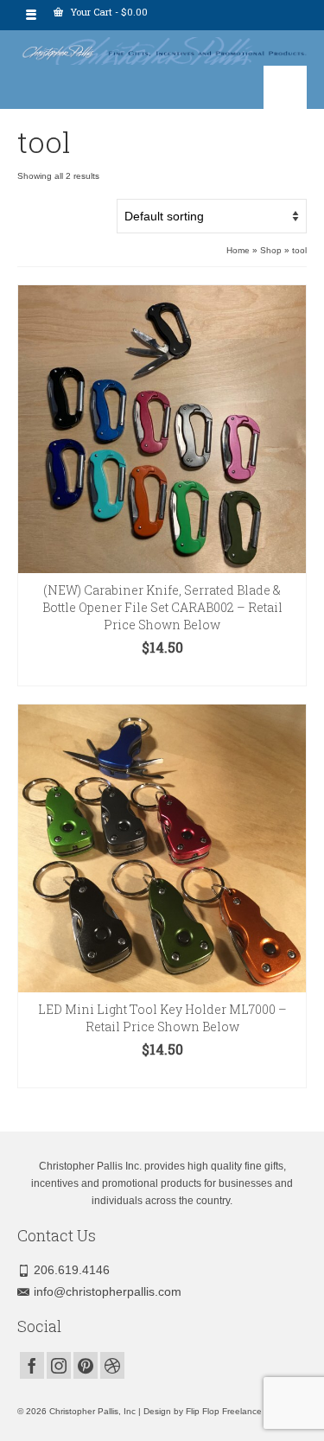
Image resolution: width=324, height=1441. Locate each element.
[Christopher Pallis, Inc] (162, 47)
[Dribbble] (112, 1365)
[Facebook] (32, 1365)
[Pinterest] (85, 1365)
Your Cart (107, 11)
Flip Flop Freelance (224, 1411)
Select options (162, 673)
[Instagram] (59, 1365)
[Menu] (285, 87)
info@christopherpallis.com (107, 1291)
